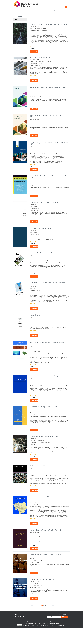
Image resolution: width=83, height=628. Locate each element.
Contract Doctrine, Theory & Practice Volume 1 (45, 555)
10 (45, 605)
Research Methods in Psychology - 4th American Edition (48, 24)
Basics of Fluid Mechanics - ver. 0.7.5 (42, 253)
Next (55, 605)
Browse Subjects (16, 11)
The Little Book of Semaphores (40, 228)
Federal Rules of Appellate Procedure (42, 579)
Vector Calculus (35, 315)
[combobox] (54, 7)
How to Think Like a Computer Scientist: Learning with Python (48, 177)
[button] (20, 19)
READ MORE (34, 51)
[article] (41, 38)
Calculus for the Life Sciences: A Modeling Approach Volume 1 (47, 343)
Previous (28, 605)
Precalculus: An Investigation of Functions (44, 436)
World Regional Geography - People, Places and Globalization (46, 116)
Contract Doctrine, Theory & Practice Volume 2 (45, 530)
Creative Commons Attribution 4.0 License (58, 625)
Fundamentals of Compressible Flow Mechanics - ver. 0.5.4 (48, 283)
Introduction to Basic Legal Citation (41, 497)
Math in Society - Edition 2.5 (39, 466)
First (24, 605)
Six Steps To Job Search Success (41, 58)
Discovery (43, 11)
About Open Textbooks (28, 11)
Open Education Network (54, 11)
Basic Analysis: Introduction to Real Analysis (45, 376)
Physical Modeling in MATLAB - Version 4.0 (44, 202)
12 (50, 605)
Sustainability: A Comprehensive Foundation (44, 407)
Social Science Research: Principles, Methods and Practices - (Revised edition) (49, 143)
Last (59, 605)
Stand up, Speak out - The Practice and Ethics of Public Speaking (48, 88)
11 (48, 605)
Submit (37, 11)
